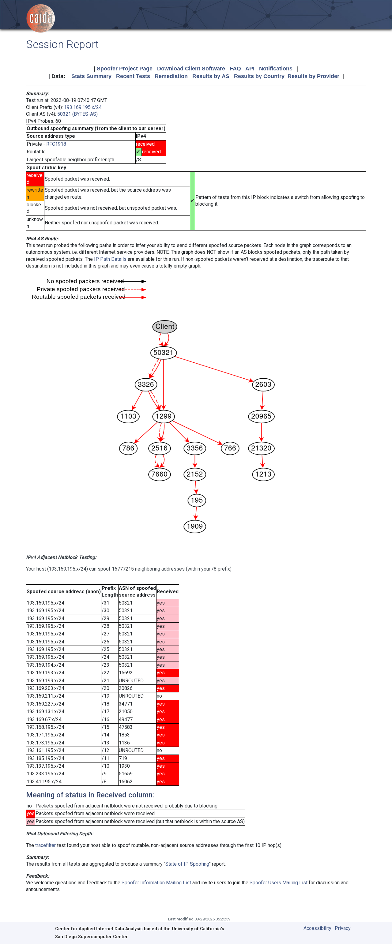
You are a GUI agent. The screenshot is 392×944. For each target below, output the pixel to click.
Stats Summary (91, 76)
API (249, 69)
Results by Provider (313, 76)
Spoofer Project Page (125, 69)
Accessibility (317, 928)
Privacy (343, 928)
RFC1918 (56, 144)
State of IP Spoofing (187, 864)
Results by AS (210, 76)
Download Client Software (191, 69)
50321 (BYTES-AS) (77, 114)
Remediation (171, 76)
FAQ (235, 69)
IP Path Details (110, 259)
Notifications (275, 69)
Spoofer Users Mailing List (278, 883)
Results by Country (259, 76)
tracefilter (45, 845)
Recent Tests (133, 76)
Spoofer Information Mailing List (156, 883)
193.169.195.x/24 (83, 107)
